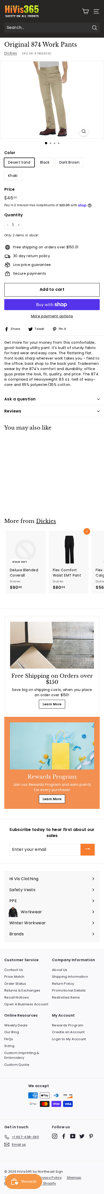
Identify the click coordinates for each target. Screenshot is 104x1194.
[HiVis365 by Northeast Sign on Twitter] (82, 1136)
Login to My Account (69, 1039)
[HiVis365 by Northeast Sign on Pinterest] (91, 1136)
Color (9, 152)
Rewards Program (67, 1025)
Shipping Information (70, 976)
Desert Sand (19, 162)
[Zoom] (83, 131)
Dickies (10, 53)
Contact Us (13, 969)
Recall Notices (16, 997)
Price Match (14, 976)
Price (9, 189)
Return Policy (63, 983)
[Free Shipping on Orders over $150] (52, 645)
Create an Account (68, 1032)
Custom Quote (16, 1064)
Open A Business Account (26, 1004)
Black (45, 162)
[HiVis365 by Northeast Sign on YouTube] (72, 1136)
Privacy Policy (50, 1177)
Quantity (13, 215)
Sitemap (74, 1177)
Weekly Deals (16, 1025)
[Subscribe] (88, 850)
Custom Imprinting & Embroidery (21, 1055)
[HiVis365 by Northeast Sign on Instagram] (54, 1136)
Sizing (9, 1045)
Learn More (52, 704)
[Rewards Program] (52, 745)
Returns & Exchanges (22, 990)
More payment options (52, 316)
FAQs (8, 1039)
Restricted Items (66, 997)
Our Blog (11, 1032)
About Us (59, 969)
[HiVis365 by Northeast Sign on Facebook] (63, 1136)
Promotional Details (69, 990)
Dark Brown (69, 162)
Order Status (15, 983)
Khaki (13, 175)
